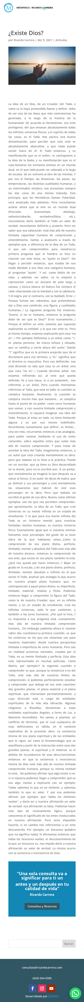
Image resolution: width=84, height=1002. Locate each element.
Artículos (61, 40)
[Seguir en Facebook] (33, 988)
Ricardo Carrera (24, 40)
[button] (75, 993)
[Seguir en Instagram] (42, 988)
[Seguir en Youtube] (51, 988)
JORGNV (53, 996)
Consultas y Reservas (42, 906)
